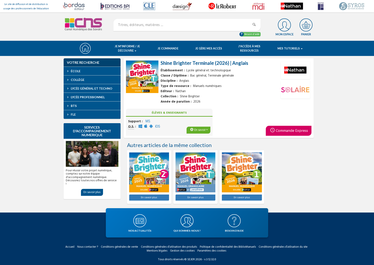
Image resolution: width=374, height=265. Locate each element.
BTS (73, 106)
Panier (306, 34)
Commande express (292, 131)
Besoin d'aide (252, 34)
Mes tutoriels (288, 48)
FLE (73, 114)
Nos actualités (139, 230)
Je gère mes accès (208, 48)
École (75, 71)
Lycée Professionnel (87, 97)
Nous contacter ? (87, 247)
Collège (77, 80)
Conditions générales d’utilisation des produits (169, 247)
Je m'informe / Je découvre (127, 48)
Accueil (69, 247)
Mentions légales (157, 251)
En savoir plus (92, 192)
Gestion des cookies (182, 251)
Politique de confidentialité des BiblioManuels (228, 247)
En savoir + (201, 130)
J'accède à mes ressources (249, 48)
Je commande (168, 48)
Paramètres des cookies (211, 251)
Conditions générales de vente (119, 247)
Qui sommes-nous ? (187, 230)
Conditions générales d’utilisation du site (283, 247)
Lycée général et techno (91, 88)
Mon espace (284, 34)
